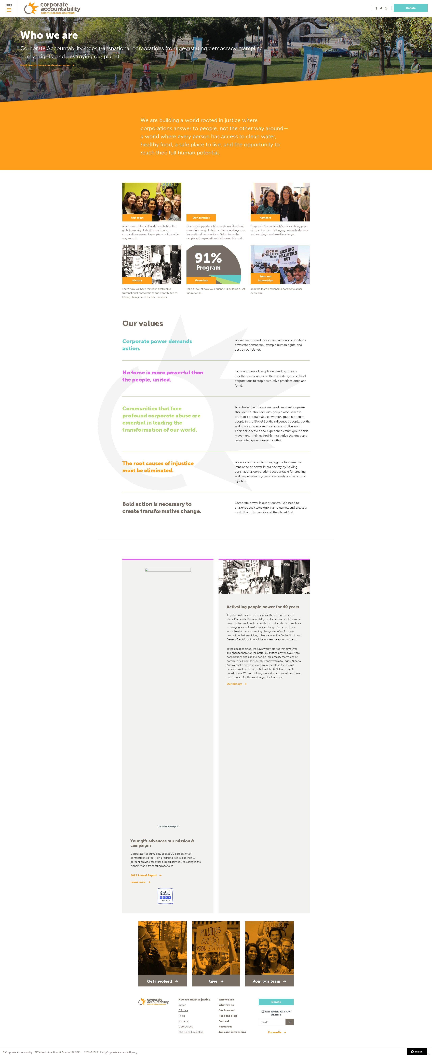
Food (182, 1015)
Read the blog (228, 1015)
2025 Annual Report (143, 875)
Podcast (224, 1021)
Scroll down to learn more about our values (45, 65)
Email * (264, 1020)
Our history (234, 683)
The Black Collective (191, 1032)
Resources (225, 1026)
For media (275, 1032)
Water (182, 1005)
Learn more (138, 882)
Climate (183, 1010)
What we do (226, 1005)
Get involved (227, 1010)
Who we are (226, 999)
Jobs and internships (232, 1032)
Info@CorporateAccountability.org (118, 1052)
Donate (411, 7)
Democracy (186, 1026)
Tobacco (184, 1021)
